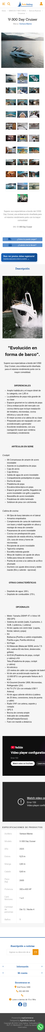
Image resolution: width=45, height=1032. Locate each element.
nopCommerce (27, 1018)
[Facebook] (20, 1004)
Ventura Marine (25, 24)
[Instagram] (25, 1005)
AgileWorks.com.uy (27, 1021)
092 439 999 (24, 991)
